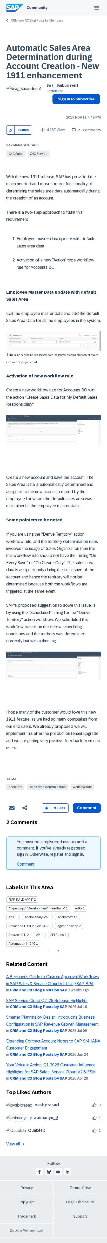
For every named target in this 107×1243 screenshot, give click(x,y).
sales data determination (47, 787)
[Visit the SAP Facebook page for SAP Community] (39, 1172)
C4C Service (38, 154)
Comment (26, 864)
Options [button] (55, 108)
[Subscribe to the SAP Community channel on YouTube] (58, 1172)
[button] (10, 130)
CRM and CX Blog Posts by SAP (38, 990)
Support (80, 1216)
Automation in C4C (22, 943)
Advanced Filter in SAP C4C (28, 926)
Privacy (27, 1188)
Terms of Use (80, 1188)
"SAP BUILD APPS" (21, 899)
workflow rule (82, 787)
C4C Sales (16, 154)
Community (37, 7)
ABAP (78, 908)
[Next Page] (57, 951)
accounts (15, 787)
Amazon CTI (17, 935)
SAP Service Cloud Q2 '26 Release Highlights (47, 1000)
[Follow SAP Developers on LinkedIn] (67, 1172)
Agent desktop (67, 926)
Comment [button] (87, 808)
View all (13, 1144)
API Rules (57, 935)
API (38, 935)
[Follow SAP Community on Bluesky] (49, 1172)
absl (12, 917)
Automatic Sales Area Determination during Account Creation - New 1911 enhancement (52, 61)
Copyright (26, 1202)
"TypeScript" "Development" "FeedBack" (37, 908)
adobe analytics (36, 917)
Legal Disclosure (80, 1202)
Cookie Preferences (27, 1230)
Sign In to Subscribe (76, 99)
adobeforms (66, 917)
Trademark (26, 1216)
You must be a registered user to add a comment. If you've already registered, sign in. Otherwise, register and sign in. (52, 848)
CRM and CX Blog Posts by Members (37, 20)
